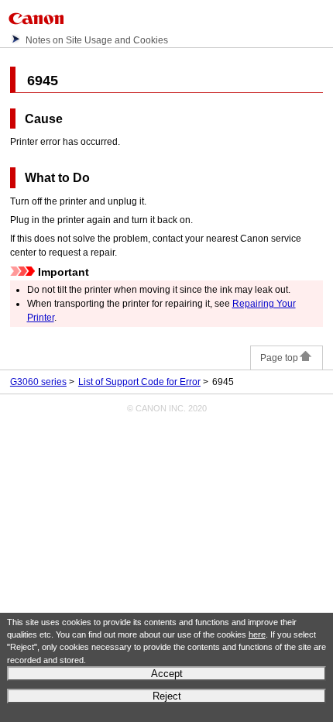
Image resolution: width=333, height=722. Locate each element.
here (257, 634)
